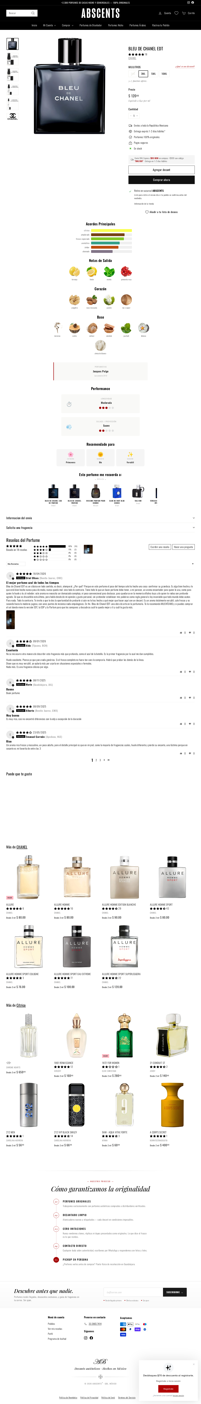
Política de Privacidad (89, 1397)
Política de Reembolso (68, 1397)
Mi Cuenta (48, 25)
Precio (131, 89)
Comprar (66, 25)
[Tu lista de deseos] (176, 13)
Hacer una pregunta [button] (183, 547)
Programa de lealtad (57, 1338)
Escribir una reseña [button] (160, 547)
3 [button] (100, 760)
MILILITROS (134, 67)
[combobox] (22, 13)
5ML (153, 74)
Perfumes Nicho (115, 25)
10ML (164, 74)
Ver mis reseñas (55, 1328)
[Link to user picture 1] (10, 619)
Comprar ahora (161, 180)
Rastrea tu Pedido (160, 25)
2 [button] (96, 760)
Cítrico (21, 1005)
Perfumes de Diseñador (91, 25)
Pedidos (51, 1323)
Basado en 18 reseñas (16, 550)
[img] (24, 573)
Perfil (50, 1333)
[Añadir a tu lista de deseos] (50, 870)
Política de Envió (108, 1397)
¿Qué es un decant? (185, 66)
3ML (143, 74)
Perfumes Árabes (138, 25)
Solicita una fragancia (19, 527)
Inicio (34, 25)
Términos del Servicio (127, 1397)
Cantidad (133, 109)
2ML (133, 74)
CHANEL (132, 58)
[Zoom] (69, 86)
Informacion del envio (19, 518)
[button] (136, 54)
